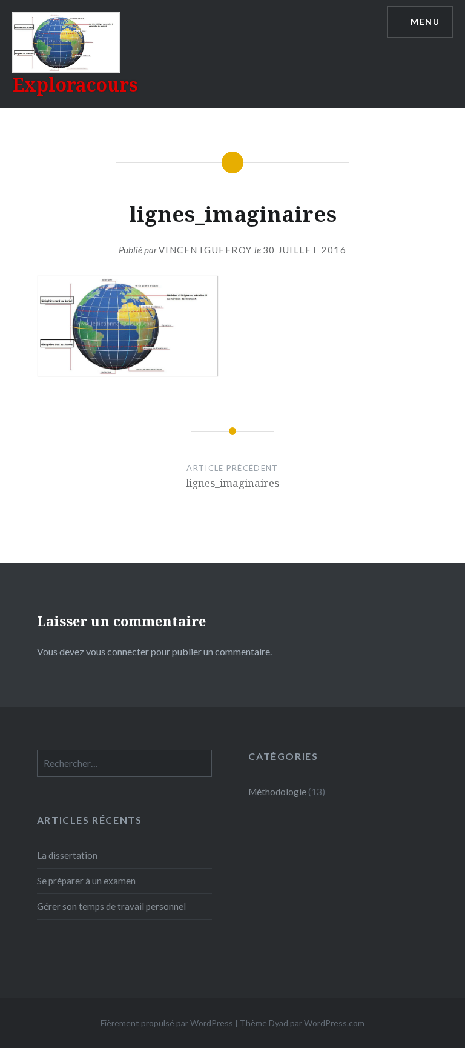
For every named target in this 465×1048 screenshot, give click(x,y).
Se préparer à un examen (86, 880)
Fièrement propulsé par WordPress (167, 1023)
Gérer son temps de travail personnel (111, 906)
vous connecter (117, 651)
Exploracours (75, 84)
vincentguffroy (205, 249)
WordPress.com (334, 1023)
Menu (425, 21)
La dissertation (67, 855)
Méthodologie (277, 791)
